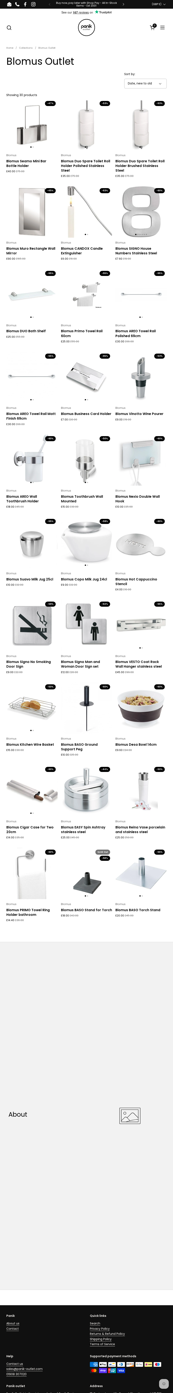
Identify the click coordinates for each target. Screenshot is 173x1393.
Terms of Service (102, 1344)
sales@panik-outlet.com (24, 1369)
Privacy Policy (100, 1329)
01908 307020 (16, 1374)
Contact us (14, 1364)
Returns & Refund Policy (107, 1334)
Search (95, 1323)
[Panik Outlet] (86, 27)
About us (12, 1323)
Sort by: (129, 74)
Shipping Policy (101, 1339)
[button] (9, 27)
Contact (12, 1329)
